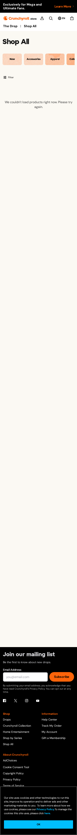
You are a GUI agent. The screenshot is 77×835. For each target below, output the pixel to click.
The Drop (10, 26)
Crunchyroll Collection (17, 725)
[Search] (51, 18)
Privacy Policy (12, 779)
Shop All (30, 26)
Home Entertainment (16, 732)
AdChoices (10, 760)
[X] (15, 700)
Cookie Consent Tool (16, 767)
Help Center (49, 719)
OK (38, 824)
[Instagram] (26, 700)
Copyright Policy (13, 773)
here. (47, 813)
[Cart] (72, 18)
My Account (49, 732)
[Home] (20, 18)
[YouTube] (37, 700)
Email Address (12, 669)
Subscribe (61, 677)
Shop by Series (12, 738)
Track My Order (52, 725)
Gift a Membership (54, 738)
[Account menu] (42, 18)
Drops (7, 719)
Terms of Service (13, 785)
